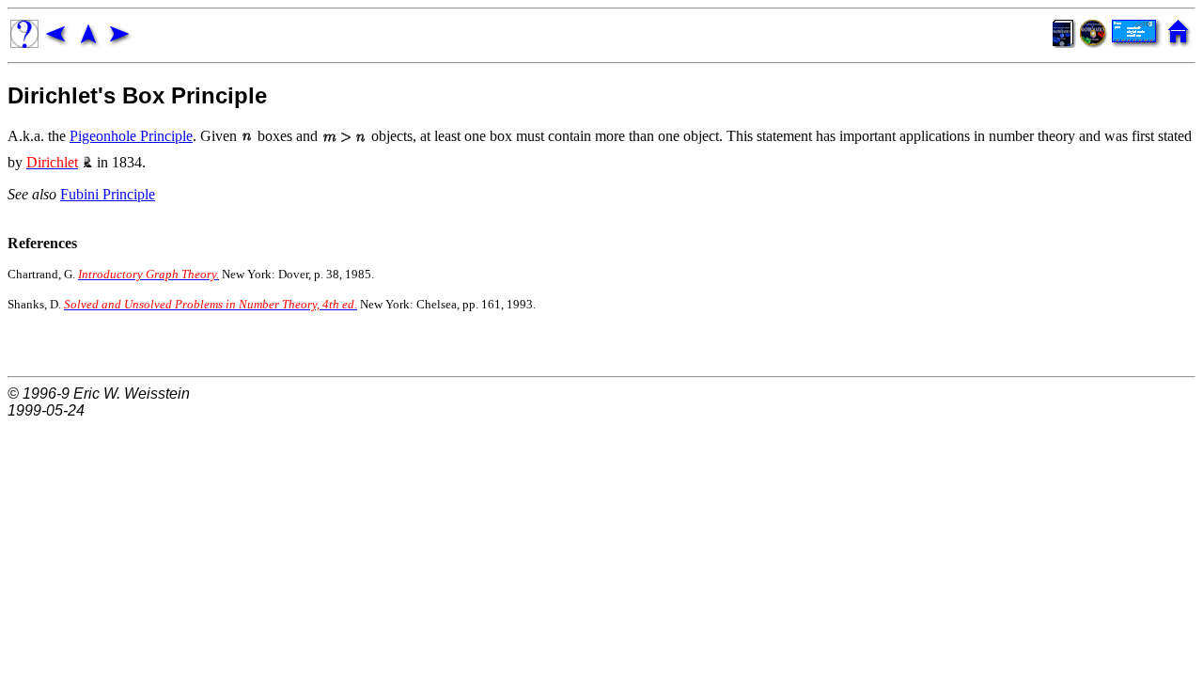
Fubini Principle (107, 194)
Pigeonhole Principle (131, 136)
